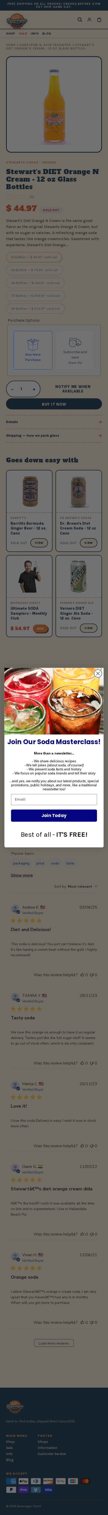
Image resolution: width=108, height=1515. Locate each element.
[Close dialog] (98, 673)
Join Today (54, 815)
